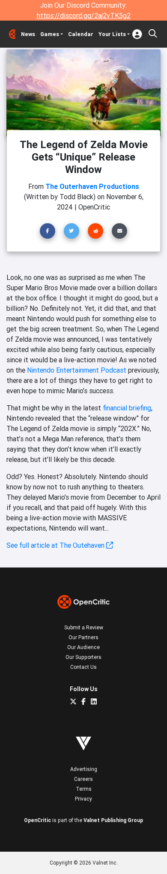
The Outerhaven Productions (92, 186)
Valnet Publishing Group (113, 820)
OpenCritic (37, 820)
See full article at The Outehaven (56, 545)
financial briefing (127, 408)
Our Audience (83, 647)
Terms (84, 789)
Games (49, 34)
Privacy (83, 798)
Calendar (80, 34)
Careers (83, 779)
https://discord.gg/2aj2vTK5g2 (84, 15)
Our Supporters (83, 657)
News (28, 34)
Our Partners (83, 637)
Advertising (83, 769)
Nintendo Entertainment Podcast (76, 370)
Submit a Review (83, 627)
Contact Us (83, 667)
